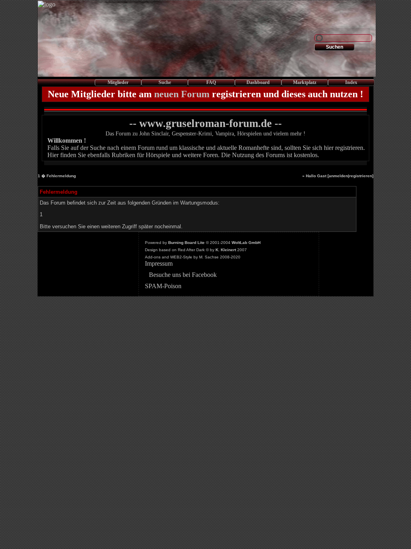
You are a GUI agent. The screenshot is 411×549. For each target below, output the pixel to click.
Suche (165, 82)
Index (351, 82)
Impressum (159, 263)
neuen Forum (182, 94)
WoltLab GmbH (246, 242)
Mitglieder (118, 82)
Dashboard (258, 82)
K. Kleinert (226, 250)
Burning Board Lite (186, 242)
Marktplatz (304, 82)
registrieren (360, 176)
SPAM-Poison (163, 286)
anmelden (338, 176)
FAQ (211, 82)
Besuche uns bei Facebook (183, 274)
